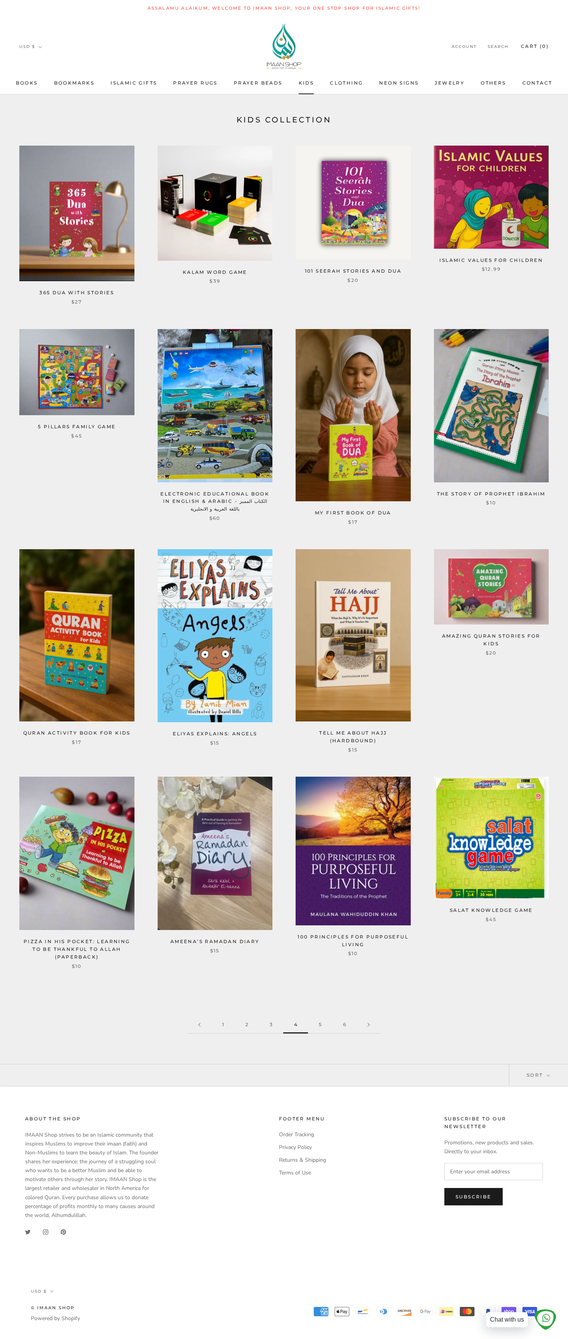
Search (498, 46)
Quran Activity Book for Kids (77, 733)
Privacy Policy (295, 1147)
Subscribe (473, 1197)
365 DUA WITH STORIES (76, 292)
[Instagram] (45, 1231)
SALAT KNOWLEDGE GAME (491, 910)
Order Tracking (296, 1134)
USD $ (27, 46)
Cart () (535, 46)
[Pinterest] (63, 1231)
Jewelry (449, 83)
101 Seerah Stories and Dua (353, 271)
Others (493, 83)
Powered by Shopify (55, 1318)
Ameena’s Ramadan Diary (215, 941)
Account (464, 46)
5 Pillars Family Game (77, 426)
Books (27, 83)
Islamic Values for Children (491, 260)
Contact (537, 83)
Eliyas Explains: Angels (215, 734)
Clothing (346, 83)
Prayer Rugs (195, 83)
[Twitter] (28, 1231)
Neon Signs (398, 83)
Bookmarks (74, 83)
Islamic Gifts (134, 83)
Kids (306, 83)
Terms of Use (295, 1172)
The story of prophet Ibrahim (491, 494)
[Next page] (369, 1025)
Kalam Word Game (215, 272)
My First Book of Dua (353, 513)
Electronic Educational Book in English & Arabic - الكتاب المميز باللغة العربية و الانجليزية (214, 501)
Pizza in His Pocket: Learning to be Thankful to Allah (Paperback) (77, 949)
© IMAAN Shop (53, 1307)
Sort (536, 1075)
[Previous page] (199, 1025)
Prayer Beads (258, 83)
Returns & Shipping (302, 1160)
